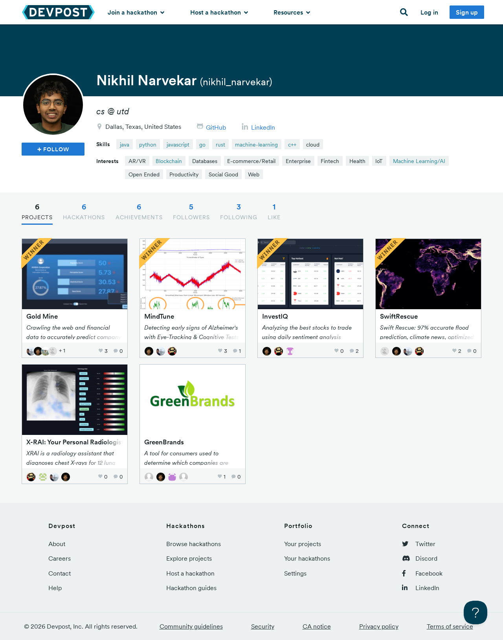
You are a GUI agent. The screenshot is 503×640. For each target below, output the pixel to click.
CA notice (317, 626)
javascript (178, 144)
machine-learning (256, 144)
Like (274, 211)
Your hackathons (307, 558)
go (202, 144)
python (147, 144)
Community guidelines (191, 626)
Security (262, 626)
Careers (59, 558)
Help (55, 588)
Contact (59, 573)
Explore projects (189, 558)
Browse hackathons (193, 544)
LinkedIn (263, 127)
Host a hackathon (216, 12)
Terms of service (450, 626)
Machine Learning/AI (419, 161)
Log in (429, 12)
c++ (292, 144)
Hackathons (84, 211)
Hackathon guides (191, 588)
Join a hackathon (133, 12)
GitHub (216, 127)
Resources (289, 12)
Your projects (302, 544)
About (56, 544)
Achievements (139, 211)
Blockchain (169, 161)
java (124, 144)
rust (220, 144)
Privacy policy (378, 626)
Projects (37, 211)
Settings (295, 573)
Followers (191, 211)
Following (238, 211)
